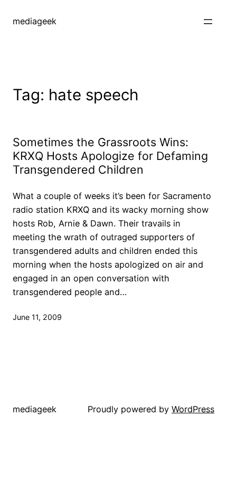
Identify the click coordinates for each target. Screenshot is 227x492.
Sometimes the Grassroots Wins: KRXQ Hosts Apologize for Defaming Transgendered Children (110, 156)
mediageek (34, 21)
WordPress (193, 409)
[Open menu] (208, 21)
